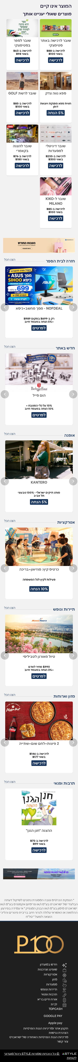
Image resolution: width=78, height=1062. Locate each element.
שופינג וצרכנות (47, 969)
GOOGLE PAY (53, 1016)
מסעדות (51, 984)
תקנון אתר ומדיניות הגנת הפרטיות (45, 1028)
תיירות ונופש (49, 989)
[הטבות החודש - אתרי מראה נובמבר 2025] (39, 245)
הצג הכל (9, 259)
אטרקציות (50, 974)
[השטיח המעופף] (39, 873)
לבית (54, 1004)
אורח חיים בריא (47, 999)
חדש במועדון (48, 964)
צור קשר (62, 1041)
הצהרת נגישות (58, 1033)
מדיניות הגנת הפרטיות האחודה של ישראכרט (38, 1037)
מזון (54, 979)
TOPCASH (55, 1009)
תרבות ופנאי (49, 994)
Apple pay (55, 1023)
